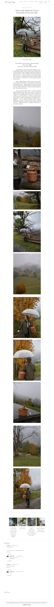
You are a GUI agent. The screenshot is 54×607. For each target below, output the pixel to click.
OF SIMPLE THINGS (11, 556)
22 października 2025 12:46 (19, 556)
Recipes (41, 1)
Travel (45, 1)
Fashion (26, 1)
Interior (31, 1)
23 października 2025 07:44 (14, 564)
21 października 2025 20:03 (14, 545)
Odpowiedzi (9, 554)
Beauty (21, 1)
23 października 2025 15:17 (19, 571)
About (45, 2)
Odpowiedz (8, 567)
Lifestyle (36, 1)
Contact (41, 2)
